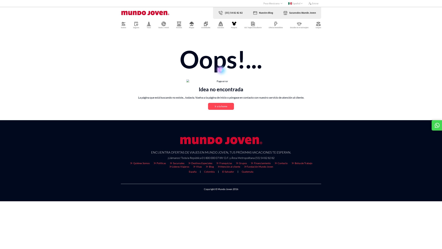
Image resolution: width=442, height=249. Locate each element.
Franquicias (225, 163)
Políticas (161, 163)
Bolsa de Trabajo (303, 163)
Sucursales (178, 163)
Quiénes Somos (141, 163)
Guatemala (247, 171)
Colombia (209, 171)
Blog (211, 166)
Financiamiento (262, 163)
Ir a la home (221, 106)
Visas (199, 166)
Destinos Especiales (201, 163)
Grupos (242, 163)
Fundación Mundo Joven (260, 166)
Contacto (282, 163)
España (192, 171)
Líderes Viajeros (180, 166)
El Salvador (228, 171)
